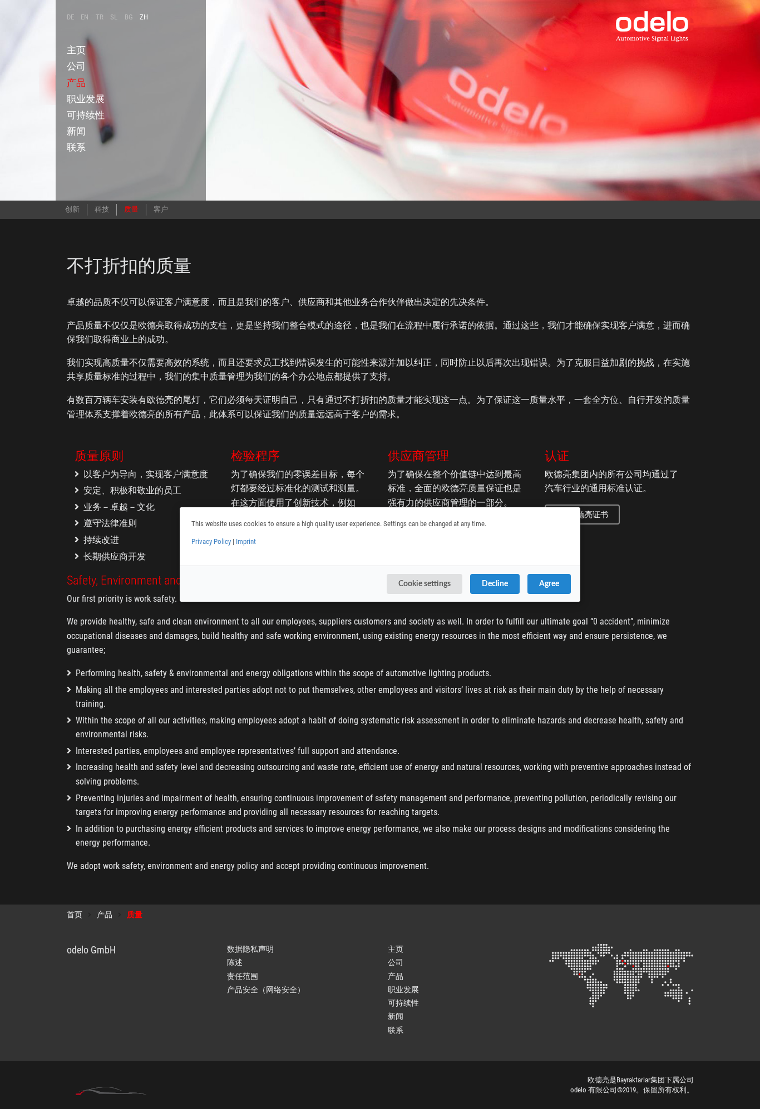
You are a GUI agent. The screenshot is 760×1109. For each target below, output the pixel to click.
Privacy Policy (211, 541)
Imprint (246, 541)
